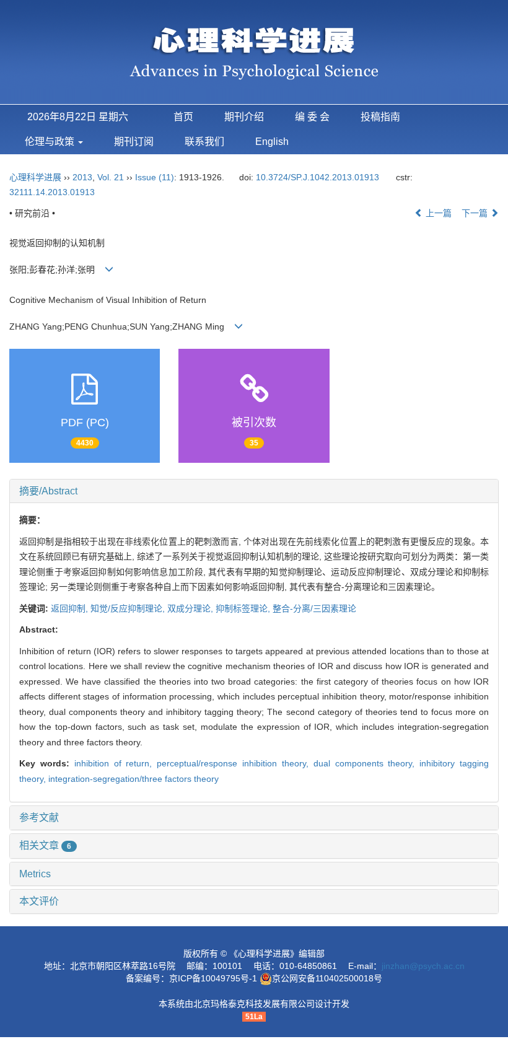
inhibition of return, (115, 763)
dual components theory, (366, 763)
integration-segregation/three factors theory (133, 779)
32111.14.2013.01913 (52, 192)
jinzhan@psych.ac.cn (423, 966)
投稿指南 (380, 117)
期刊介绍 (244, 117)
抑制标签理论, (244, 608)
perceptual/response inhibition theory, (235, 763)
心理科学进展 (36, 177)
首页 (183, 117)
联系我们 (204, 141)
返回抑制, (70, 608)
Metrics (35, 874)
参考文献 (39, 817)
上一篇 (437, 213)
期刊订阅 (134, 141)
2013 (82, 177)
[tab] (254, 491)
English (272, 141)
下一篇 (476, 213)
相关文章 (45, 845)
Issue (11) (154, 177)
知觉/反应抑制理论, (128, 608)
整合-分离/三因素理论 (314, 608)
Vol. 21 (110, 177)
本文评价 (39, 901)
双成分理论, (191, 608)
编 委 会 (312, 117)
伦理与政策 (51, 141)
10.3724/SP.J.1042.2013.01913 (317, 177)
